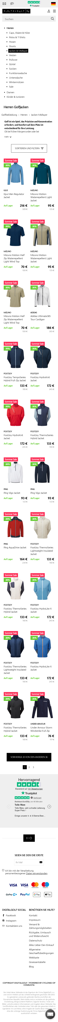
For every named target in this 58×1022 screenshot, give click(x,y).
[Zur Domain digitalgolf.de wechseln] (53, 4)
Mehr (6, 137)
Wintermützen (16, 82)
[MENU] (54, 11)
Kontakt (33, 915)
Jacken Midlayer (39, 114)
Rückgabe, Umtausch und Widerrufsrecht (40, 934)
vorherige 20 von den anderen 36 (29, 757)
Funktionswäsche (18, 73)
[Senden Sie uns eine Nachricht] (12, 4)
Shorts (12, 46)
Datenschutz (35, 940)
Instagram (11, 920)
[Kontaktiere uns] (4, 4)
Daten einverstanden (36, 873)
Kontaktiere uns (14, 925)
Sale (11, 86)
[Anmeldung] (48, 11)
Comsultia (29, 985)
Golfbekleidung (9, 114)
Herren (10, 28)
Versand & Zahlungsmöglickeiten (40, 926)
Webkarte (34, 957)
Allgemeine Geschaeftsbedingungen (41, 951)
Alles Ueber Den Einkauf (41, 945)
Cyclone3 (47, 982)
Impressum (34, 919)
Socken (13, 68)
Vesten (12, 55)
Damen (10, 92)
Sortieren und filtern (27, 148)
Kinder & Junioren (16, 96)
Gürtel (12, 64)
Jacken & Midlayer (18, 50)
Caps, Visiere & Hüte (19, 32)
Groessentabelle (37, 962)
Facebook (11, 915)
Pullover (13, 59)
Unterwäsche (16, 77)
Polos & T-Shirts (17, 37)
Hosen (12, 41)
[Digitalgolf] (29, 838)
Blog (31, 966)
